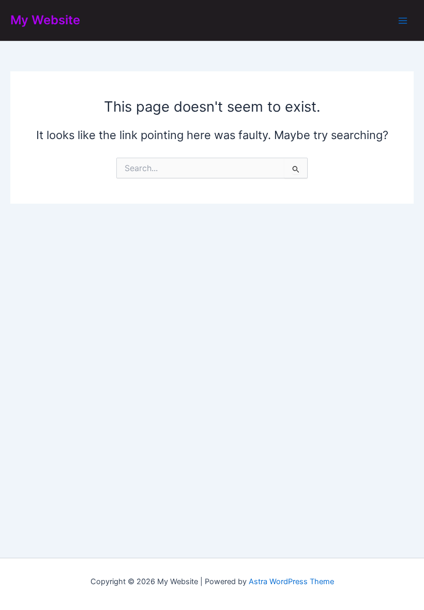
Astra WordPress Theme (291, 581)
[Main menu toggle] (403, 21)
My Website (45, 19)
